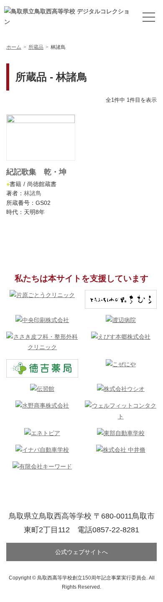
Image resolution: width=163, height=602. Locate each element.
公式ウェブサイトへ (81, 552)
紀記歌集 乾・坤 (36, 172)
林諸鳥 (32, 193)
